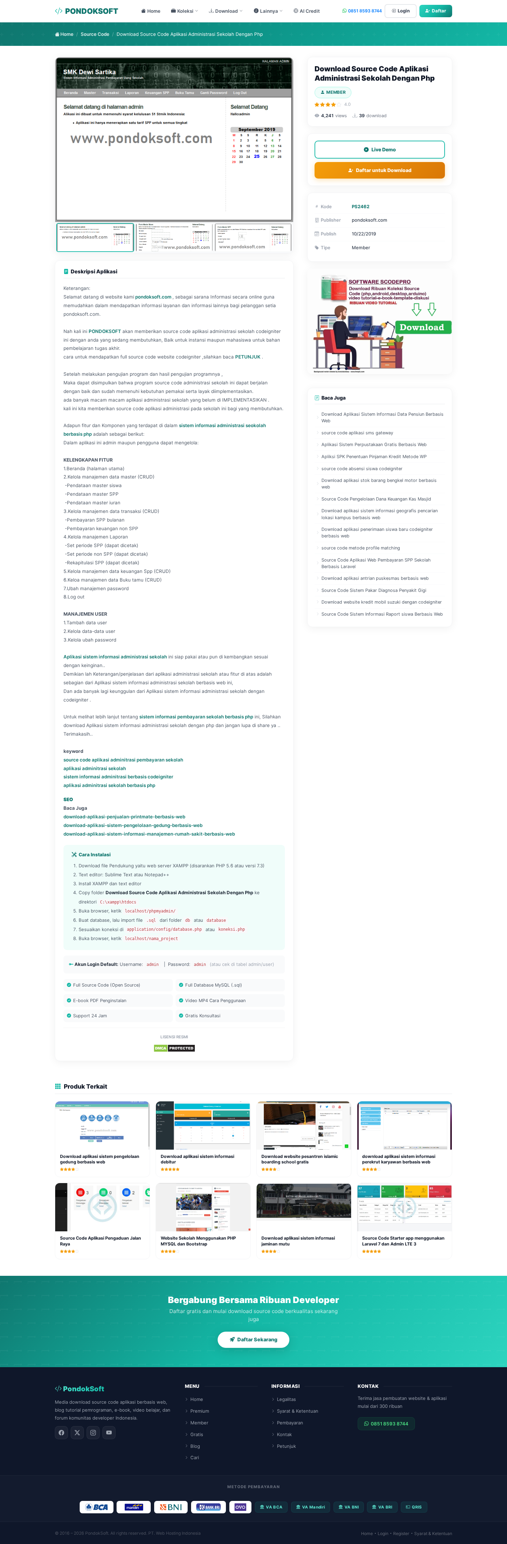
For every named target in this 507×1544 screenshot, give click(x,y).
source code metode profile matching (360, 548)
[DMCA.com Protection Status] (174, 1048)
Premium (199, 1411)
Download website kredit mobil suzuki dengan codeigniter (381, 602)
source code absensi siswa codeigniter (361, 468)
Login (404, 10)
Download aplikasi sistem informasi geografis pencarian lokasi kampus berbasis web (379, 514)
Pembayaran (290, 1422)
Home (153, 11)
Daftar (439, 10)
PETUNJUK (247, 357)
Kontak (284, 1434)
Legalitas (286, 1399)
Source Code (95, 34)
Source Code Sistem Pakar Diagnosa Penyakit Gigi (373, 590)
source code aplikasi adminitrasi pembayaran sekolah (123, 760)
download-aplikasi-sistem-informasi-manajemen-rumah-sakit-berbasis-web (149, 834)
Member (199, 1422)
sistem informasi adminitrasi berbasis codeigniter (118, 776)
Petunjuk (286, 1446)
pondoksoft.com (153, 297)
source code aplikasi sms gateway (357, 432)
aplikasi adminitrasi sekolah (94, 768)
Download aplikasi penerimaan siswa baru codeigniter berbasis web (377, 532)
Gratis (196, 1434)
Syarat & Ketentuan (297, 1411)
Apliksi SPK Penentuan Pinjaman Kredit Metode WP (374, 456)
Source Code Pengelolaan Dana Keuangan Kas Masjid (376, 499)
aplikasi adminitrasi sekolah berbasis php (109, 785)
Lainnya (269, 11)
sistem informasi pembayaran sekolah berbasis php (196, 716)
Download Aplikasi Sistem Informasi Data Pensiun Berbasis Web (382, 417)
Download (226, 11)
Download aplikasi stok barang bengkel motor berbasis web (379, 484)
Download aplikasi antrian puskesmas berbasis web (375, 578)
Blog (195, 1446)
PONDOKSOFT (91, 11)
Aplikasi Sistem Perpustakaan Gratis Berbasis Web (374, 444)
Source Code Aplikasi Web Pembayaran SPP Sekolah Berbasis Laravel (376, 563)
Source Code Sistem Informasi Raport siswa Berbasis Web (382, 614)
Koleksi (185, 11)
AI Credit (310, 11)
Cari (194, 1457)
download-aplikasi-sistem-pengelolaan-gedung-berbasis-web (132, 825)
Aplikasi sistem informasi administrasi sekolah (115, 656)
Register (401, 1533)
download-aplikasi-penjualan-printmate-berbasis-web (124, 816)
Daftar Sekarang (257, 1339)
